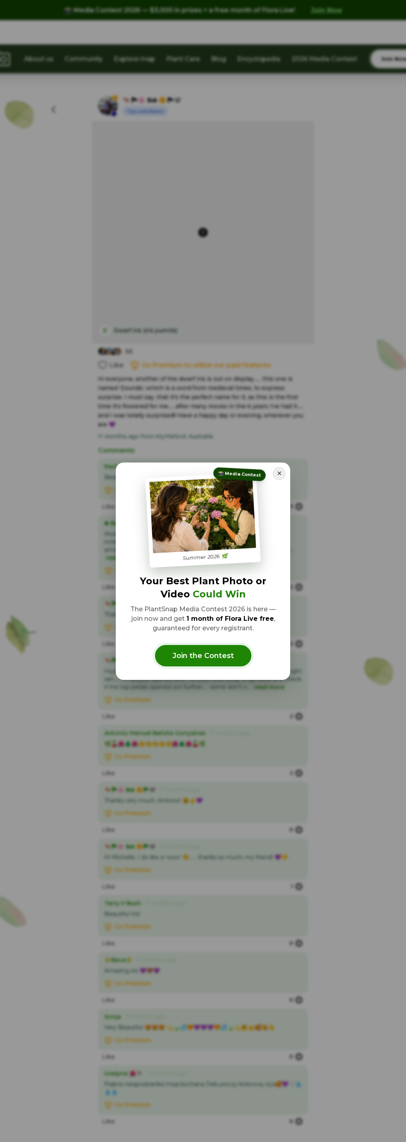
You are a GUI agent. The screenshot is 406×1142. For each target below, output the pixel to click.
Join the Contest (203, 655)
